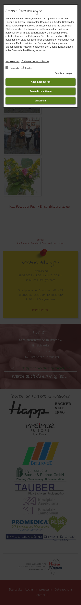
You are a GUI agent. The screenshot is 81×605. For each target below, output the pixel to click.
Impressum (12, 61)
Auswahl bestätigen (40, 91)
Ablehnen (40, 100)
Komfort (28, 68)
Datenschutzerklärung (35, 61)
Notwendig (14, 68)
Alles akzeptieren (40, 81)
